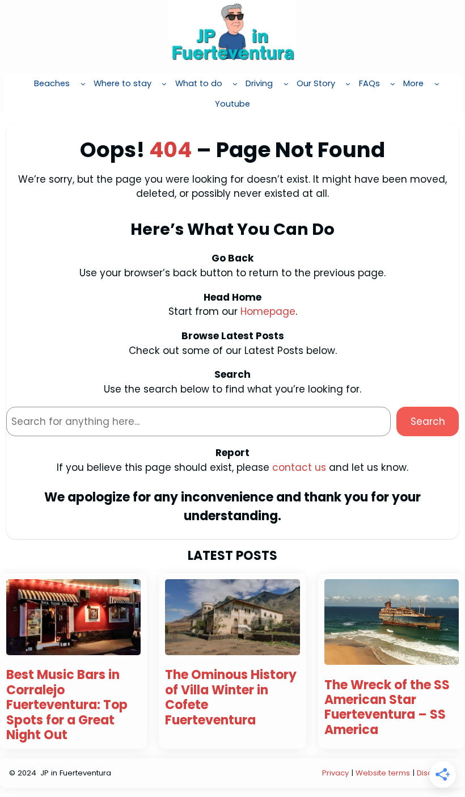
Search (428, 421)
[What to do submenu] (235, 83)
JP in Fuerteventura (75, 773)
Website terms (383, 773)
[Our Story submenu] (347, 83)
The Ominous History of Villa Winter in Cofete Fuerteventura (231, 698)
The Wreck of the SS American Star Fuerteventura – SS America (387, 708)
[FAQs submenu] (392, 83)
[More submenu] (436, 83)
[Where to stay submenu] (164, 83)
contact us (299, 467)
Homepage (267, 311)
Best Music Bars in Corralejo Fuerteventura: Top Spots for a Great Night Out (67, 705)
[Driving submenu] (286, 83)
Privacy (335, 773)
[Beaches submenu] (83, 83)
